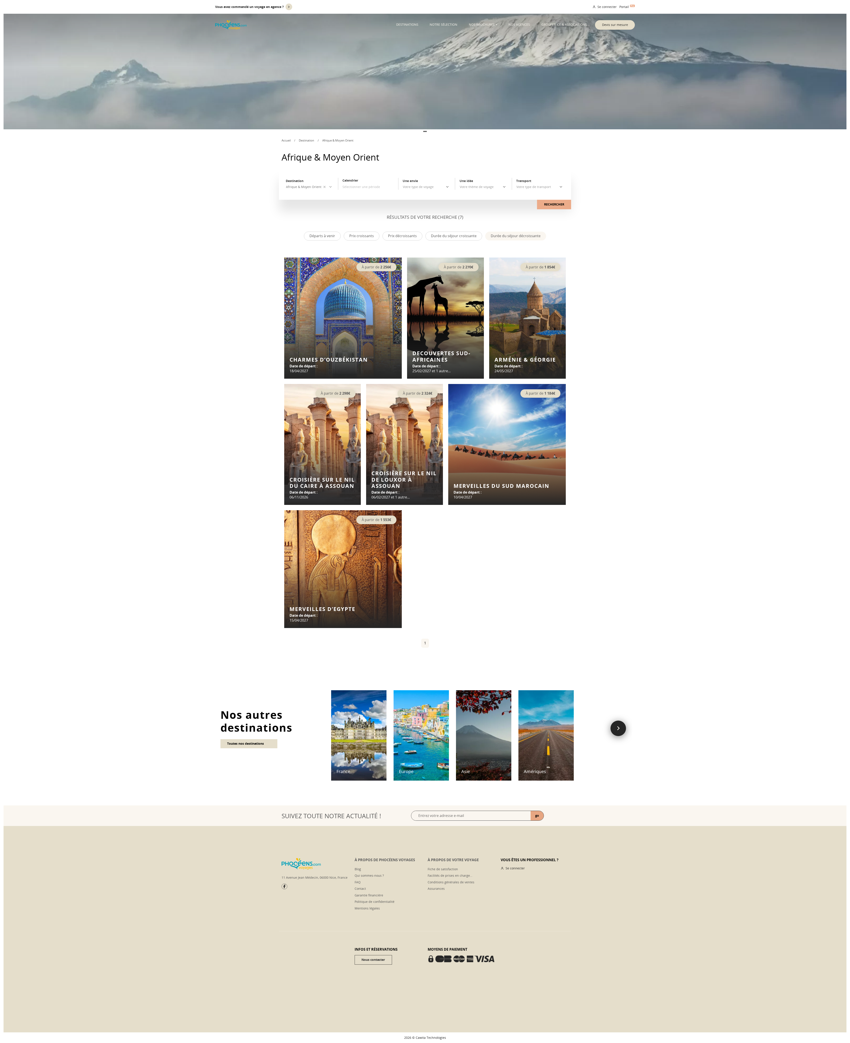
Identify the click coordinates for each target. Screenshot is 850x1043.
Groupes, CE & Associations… (565, 24)
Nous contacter (373, 960)
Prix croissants (361, 235)
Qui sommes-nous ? (369, 875)
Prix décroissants (402, 235)
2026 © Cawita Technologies (425, 1037)
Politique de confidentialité (374, 902)
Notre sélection (443, 24)
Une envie (410, 181)
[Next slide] (618, 728)
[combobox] (427, 187)
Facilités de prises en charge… (450, 875)
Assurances (436, 888)
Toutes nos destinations (245, 743)
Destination (306, 140)
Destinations (407, 24)
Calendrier (350, 180)
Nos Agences (519, 24)
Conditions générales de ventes (451, 882)
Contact (360, 888)
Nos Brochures (482, 24)
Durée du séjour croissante (454, 235)
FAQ (358, 882)
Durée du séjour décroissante (516, 235)
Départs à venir (322, 235)
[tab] (425, 131)
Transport (523, 181)
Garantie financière (369, 895)
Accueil (286, 140)
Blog (358, 869)
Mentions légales (367, 908)
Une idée (466, 181)
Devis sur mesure (615, 25)
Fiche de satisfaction (443, 869)
